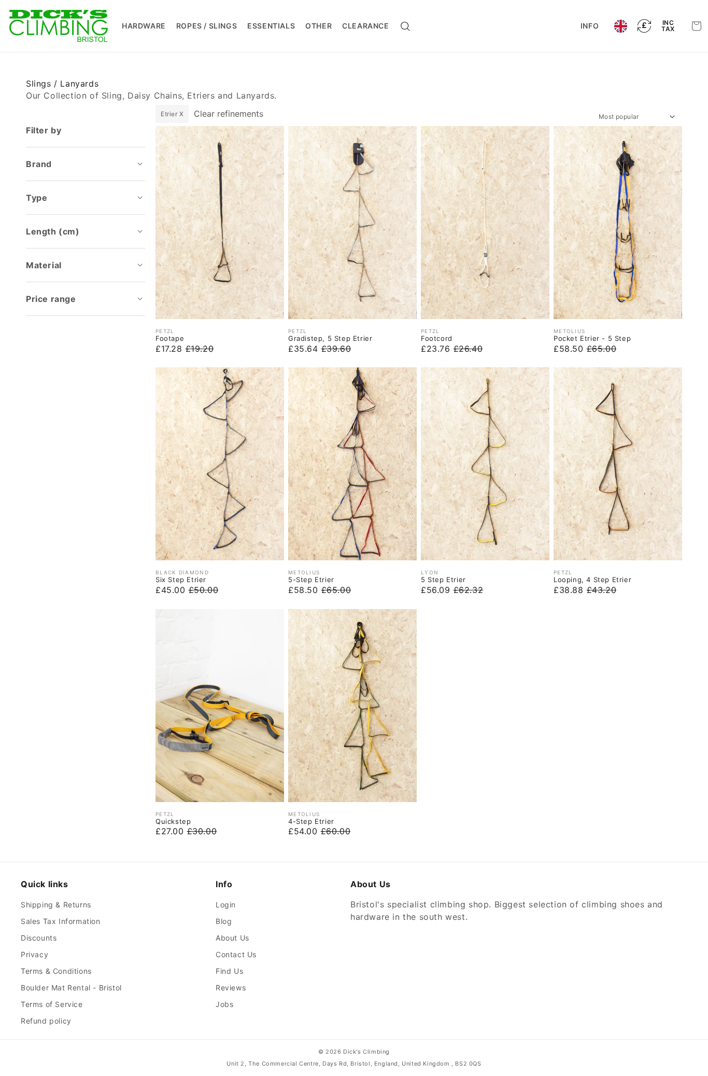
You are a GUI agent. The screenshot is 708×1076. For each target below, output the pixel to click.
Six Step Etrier (180, 579)
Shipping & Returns (56, 904)
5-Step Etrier (311, 579)
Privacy (34, 954)
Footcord (436, 338)
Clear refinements (228, 113)
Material (44, 265)
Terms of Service (52, 1004)
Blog (224, 921)
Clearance (365, 25)
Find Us (229, 971)
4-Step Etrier (311, 821)
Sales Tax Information (61, 921)
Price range (51, 299)
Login (226, 904)
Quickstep (173, 821)
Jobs (224, 1004)
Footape (169, 338)
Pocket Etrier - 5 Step (592, 338)
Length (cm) (53, 231)
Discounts (38, 937)
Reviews (231, 987)
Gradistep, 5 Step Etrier (330, 338)
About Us (232, 937)
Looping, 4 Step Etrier (592, 579)
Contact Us (236, 954)
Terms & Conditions (56, 971)
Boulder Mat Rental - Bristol (71, 987)
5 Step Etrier (443, 579)
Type (36, 197)
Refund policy (46, 1020)
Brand (39, 164)
